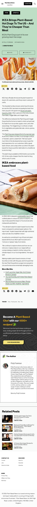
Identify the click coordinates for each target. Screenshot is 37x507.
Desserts (5, 421)
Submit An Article (5, 465)
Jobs (2, 462)
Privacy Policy (4, 475)
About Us (20, 460)
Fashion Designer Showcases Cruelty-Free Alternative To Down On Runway (24, 434)
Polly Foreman (8, 42)
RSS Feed (3, 480)
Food (6, 12)
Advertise (20, 465)
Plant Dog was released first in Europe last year (20, 134)
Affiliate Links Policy (5, 478)
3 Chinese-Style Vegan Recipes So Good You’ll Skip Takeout (23, 444)
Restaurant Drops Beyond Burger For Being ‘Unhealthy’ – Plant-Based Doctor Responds (24, 426)
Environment (6, 439)
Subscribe (28, 3)
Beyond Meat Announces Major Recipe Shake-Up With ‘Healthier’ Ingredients (18, 282)
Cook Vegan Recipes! (13, 342)
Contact (3, 460)
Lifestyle (16, 12)
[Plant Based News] (2, 4)
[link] (9, 5)
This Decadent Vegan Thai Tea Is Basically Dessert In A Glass (22, 416)
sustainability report (24, 216)
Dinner (5, 448)
